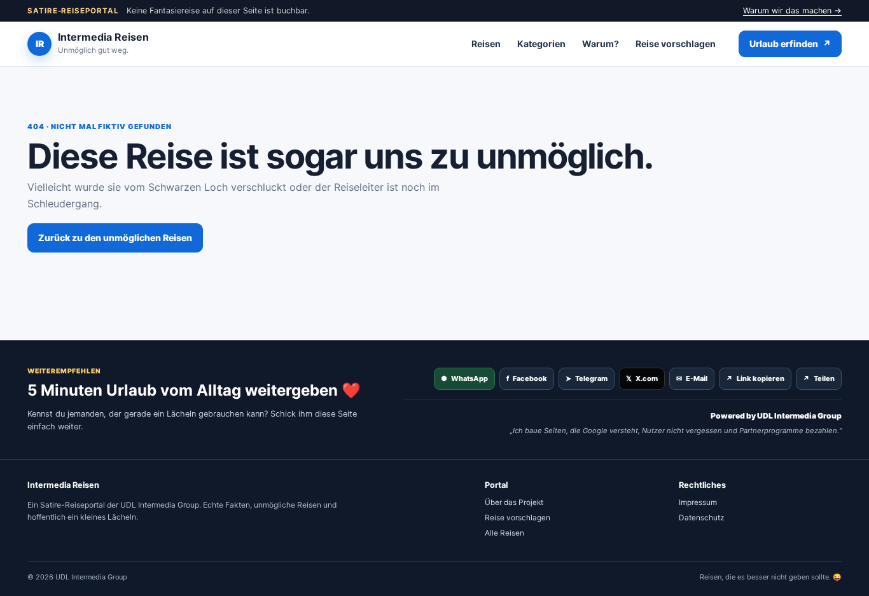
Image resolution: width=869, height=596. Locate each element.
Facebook (526, 378)
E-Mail (691, 378)
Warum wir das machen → (792, 10)
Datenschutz (701, 517)
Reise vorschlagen (676, 43)
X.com (642, 378)
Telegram (587, 378)
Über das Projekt (514, 502)
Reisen (486, 43)
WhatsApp (464, 378)
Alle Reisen (504, 533)
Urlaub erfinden (790, 43)
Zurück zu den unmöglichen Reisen (115, 237)
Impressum (698, 502)
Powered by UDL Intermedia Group (776, 415)
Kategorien (541, 43)
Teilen (819, 378)
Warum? (600, 43)
